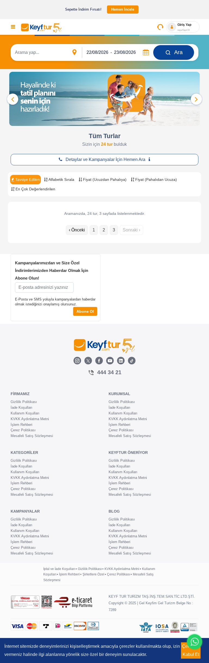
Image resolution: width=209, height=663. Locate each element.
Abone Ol (85, 311)
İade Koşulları (21, 407)
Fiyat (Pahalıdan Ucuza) (155, 179)
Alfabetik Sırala (61, 179)
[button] (196, 99)
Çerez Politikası (23, 430)
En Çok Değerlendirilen (34, 189)
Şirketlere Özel (93, 574)
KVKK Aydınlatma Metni (30, 419)
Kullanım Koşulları (25, 413)
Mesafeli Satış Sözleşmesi (32, 436)
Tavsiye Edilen (27, 179)
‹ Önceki (77, 230)
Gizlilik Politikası (24, 402)
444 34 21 (109, 372)
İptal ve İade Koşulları (59, 569)
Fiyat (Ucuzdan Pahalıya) (104, 179)
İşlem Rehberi (21, 425)
